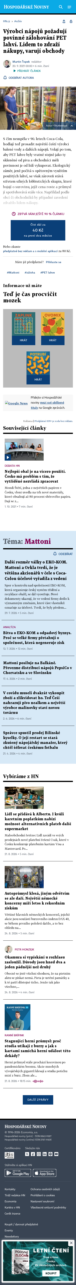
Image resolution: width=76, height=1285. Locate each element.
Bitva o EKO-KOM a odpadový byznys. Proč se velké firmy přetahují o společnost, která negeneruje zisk (37, 638)
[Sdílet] (64, 21)
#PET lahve (48, 272)
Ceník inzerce (12, 1213)
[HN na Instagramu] (39, 1154)
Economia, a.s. (29, 1132)
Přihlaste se (53, 262)
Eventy (9, 1230)
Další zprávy (37, 1099)
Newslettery (12, 1236)
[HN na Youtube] (56, 1154)
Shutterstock (60, 126)
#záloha (30, 272)
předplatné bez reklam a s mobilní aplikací (30, 251)
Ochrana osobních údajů (45, 1189)
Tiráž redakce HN (15, 1195)
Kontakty (10, 1189)
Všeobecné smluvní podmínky (48, 1207)
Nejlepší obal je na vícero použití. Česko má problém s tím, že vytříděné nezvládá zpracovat (35, 476)
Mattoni (38, 542)
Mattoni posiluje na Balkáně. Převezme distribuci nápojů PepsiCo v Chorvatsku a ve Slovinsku (37, 668)
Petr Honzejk (24, 949)
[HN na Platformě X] (27, 1154)
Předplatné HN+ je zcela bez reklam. (53, 421)
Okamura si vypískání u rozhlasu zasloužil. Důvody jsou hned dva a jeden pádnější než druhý (35, 962)
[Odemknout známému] (71, 21)
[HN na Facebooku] (33, 1154)
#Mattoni (13, 272)
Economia (10, 1201)
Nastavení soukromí (42, 1201)
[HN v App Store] (44, 1173)
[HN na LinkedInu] (45, 1154)
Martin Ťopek (21, 61)
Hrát (23, 340)
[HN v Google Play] (18, 1173)
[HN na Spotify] (50, 1154)
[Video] (8, 457)
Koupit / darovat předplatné (21, 1224)
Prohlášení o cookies (43, 1195)
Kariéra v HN (12, 1207)
